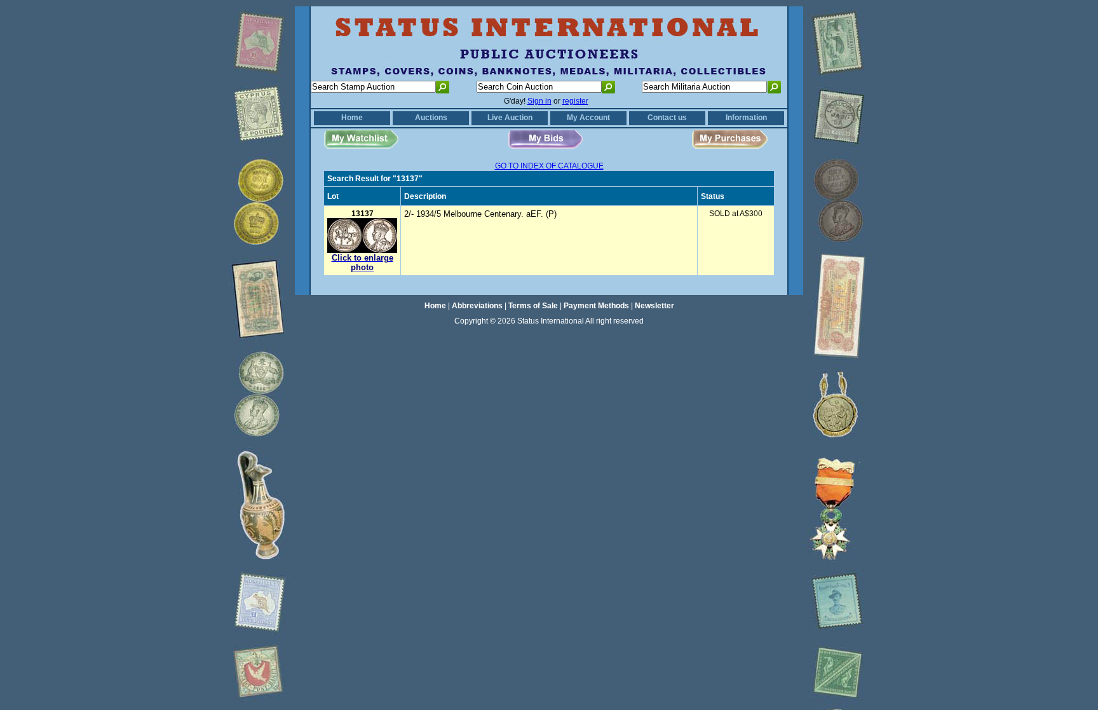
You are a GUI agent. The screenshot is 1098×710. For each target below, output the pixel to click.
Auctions (431, 117)
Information (746, 117)
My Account (588, 117)
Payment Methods (596, 305)
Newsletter (654, 305)
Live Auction (509, 117)
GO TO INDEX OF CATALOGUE (549, 165)
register (575, 101)
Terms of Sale (533, 305)
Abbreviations (477, 305)
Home (352, 117)
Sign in (539, 101)
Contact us (667, 117)
